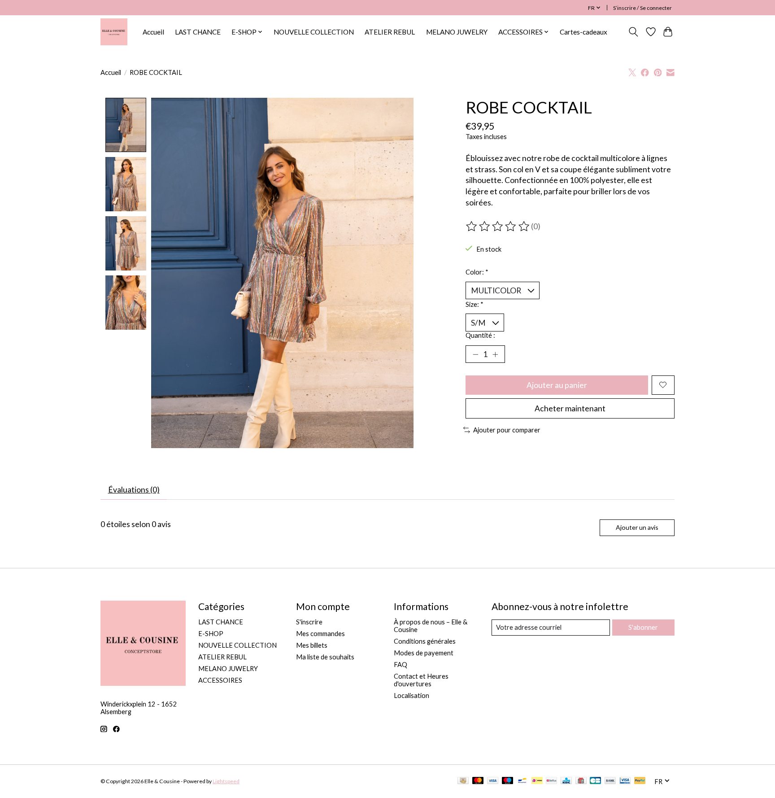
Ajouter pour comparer (506, 430)
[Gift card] (581, 781)
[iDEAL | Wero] (537, 781)
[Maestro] (508, 781)
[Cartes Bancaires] (595, 781)
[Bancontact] (522, 781)
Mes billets (311, 645)
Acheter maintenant (570, 408)
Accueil (153, 32)
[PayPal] (640, 781)
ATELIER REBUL (390, 32)
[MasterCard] (478, 781)
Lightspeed (226, 781)
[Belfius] (551, 781)
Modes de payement (423, 653)
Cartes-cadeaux (583, 32)
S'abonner (643, 627)
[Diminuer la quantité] (475, 354)
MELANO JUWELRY (457, 32)
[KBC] (566, 781)
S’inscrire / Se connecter (642, 7)
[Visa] (493, 781)
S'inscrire (309, 622)
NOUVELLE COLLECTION (314, 32)
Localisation (411, 695)
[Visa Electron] (625, 781)
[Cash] (463, 781)
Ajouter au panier (557, 385)
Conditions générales (425, 641)
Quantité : (480, 335)
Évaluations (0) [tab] (134, 489)
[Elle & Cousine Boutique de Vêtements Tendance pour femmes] (113, 31)
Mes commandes (320, 633)
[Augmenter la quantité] (495, 354)
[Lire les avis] (498, 226)
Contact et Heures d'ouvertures (421, 680)
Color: (477, 272)
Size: (474, 304)
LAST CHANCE (198, 32)
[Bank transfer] (610, 781)
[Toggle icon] (633, 32)
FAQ (400, 664)
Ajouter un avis (637, 527)
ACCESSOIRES (220, 680)
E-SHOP (210, 633)
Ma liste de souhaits (325, 657)
